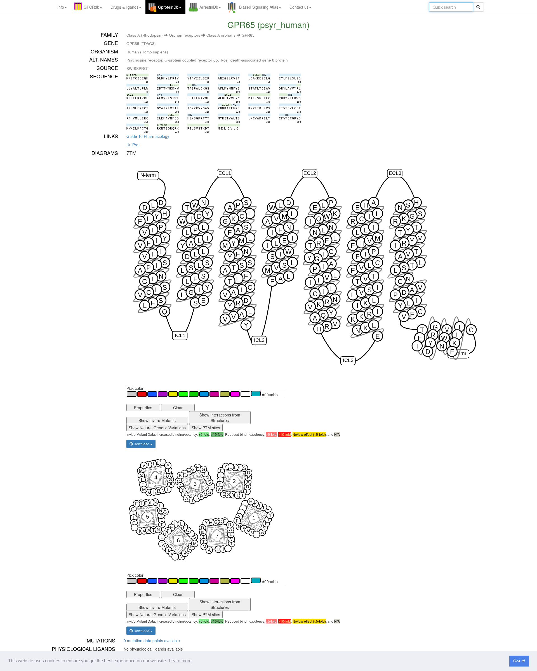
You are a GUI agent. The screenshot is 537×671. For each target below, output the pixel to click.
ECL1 (224, 173)
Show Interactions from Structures (219, 417)
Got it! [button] (519, 661)
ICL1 (180, 335)
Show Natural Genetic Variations (157, 427)
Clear (178, 407)
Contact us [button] (298, 7)
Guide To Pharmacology (147, 136)
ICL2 (259, 340)
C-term (458, 353)
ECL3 (394, 173)
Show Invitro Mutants (157, 420)
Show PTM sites (206, 427)
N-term (148, 175)
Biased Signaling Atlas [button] (258, 7)
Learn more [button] (180, 660)
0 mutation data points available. (152, 640)
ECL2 (309, 173)
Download (141, 443)
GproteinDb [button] (168, 7)
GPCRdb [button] (91, 7)
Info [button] (60, 7)
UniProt (133, 144)
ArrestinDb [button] (208, 7)
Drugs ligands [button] (124, 7)
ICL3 (348, 360)
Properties (143, 407)
